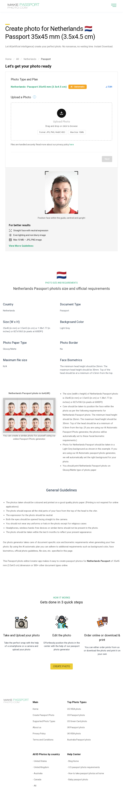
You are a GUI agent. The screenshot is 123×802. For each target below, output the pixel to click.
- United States (40, 761)
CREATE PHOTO (61, 666)
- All (34, 785)
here (71, 144)
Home (8, 59)
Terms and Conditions (43, 739)
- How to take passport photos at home (85, 773)
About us (37, 727)
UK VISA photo (74, 733)
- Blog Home (73, 761)
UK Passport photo (76, 727)
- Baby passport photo (77, 779)
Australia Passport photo (79, 739)
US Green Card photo (77, 721)
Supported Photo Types (44, 721)
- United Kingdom (41, 767)
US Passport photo (76, 715)
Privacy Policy (39, 733)
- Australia (37, 773)
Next (107, 159)
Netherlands (30, 59)
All (17, 59)
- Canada (37, 779)
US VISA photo (74, 709)
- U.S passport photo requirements (83, 767)
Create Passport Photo (43, 715)
